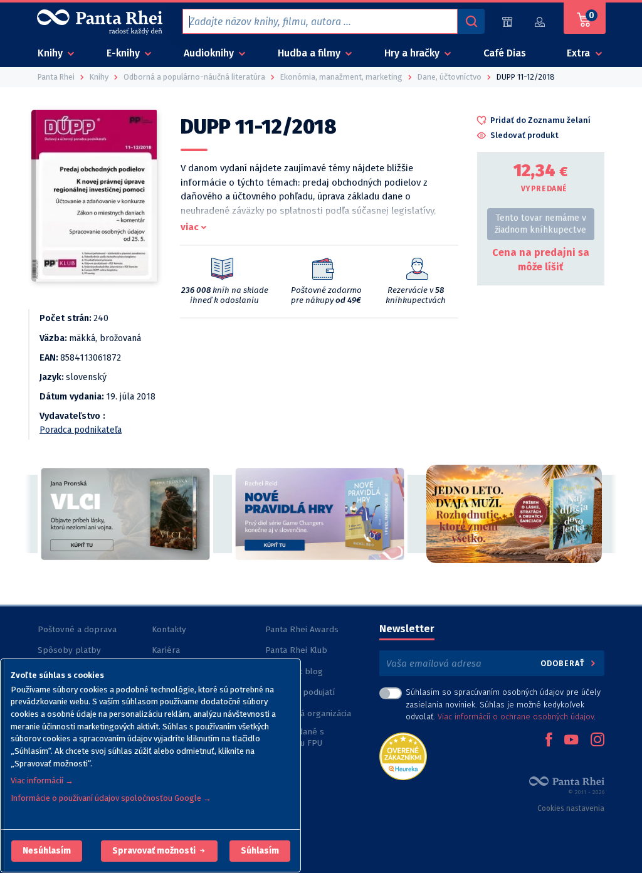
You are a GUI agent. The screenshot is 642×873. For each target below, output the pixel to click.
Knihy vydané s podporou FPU (294, 737)
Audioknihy (210, 53)
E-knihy (124, 53)
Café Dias (504, 53)
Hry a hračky (413, 53)
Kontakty (169, 629)
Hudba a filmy (310, 53)
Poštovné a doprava (77, 629)
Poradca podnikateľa (80, 430)
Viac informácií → (42, 780)
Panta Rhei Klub (296, 650)
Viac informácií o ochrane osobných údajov (516, 716)
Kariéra (166, 650)
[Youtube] (571, 741)
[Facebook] (548, 741)
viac (190, 227)
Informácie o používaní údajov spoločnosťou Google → (111, 798)
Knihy (51, 53)
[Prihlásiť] (540, 21)
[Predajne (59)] (507, 21)
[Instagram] (597, 741)
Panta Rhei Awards (302, 629)
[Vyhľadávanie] (471, 21)
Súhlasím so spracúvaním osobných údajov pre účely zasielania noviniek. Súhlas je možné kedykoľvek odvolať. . (503, 704)
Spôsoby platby (69, 650)
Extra (579, 53)
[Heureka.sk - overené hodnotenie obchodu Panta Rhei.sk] (403, 755)
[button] (46, 851)
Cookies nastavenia (570, 808)
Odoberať (563, 663)
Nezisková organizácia (308, 713)
